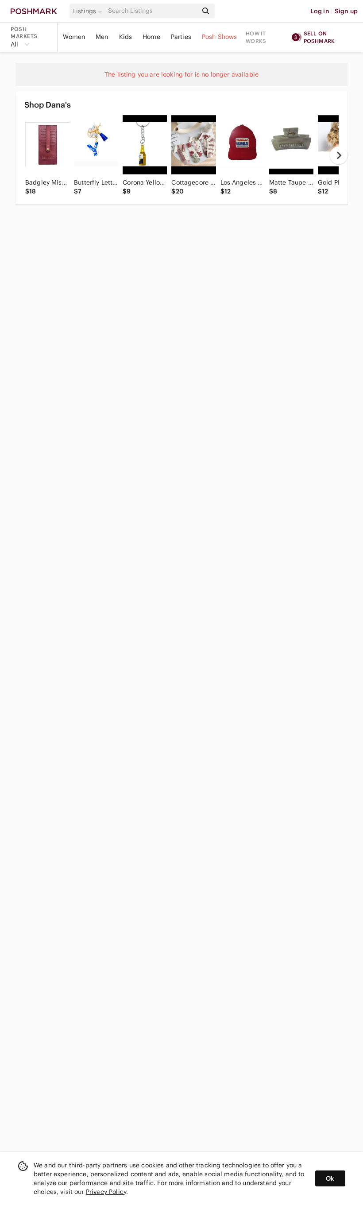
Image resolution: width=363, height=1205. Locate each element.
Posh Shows (219, 37)
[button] (89, 11)
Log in (319, 11)
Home (151, 37)
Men (102, 37)
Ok (330, 1178)
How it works (256, 37)
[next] (339, 155)
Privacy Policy (106, 1192)
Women (74, 37)
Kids (125, 37)
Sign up (346, 11)
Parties (181, 37)
